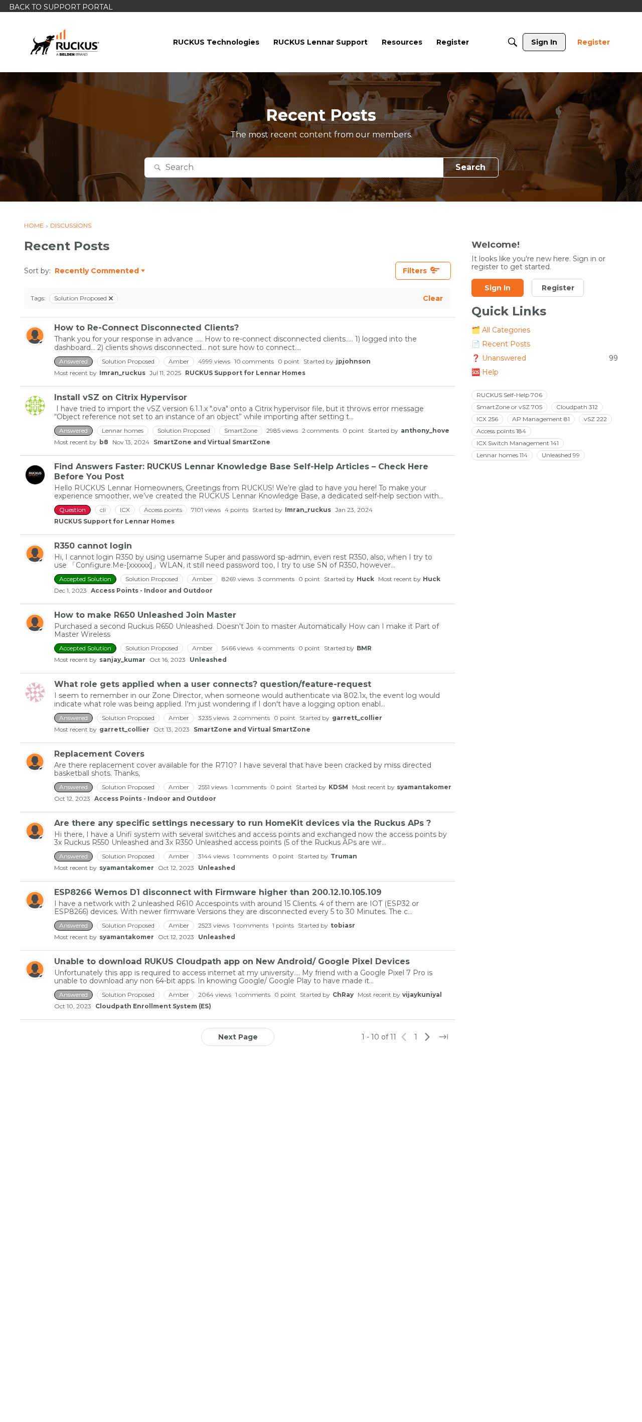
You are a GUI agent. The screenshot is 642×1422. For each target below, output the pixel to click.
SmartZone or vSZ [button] (509, 407)
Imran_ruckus (122, 373)
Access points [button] (163, 509)
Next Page (238, 1036)
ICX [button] (125, 509)
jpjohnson (353, 361)
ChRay (343, 994)
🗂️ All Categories (500, 330)
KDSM (338, 787)
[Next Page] (427, 1037)
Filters (415, 270)
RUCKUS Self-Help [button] (509, 395)
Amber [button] (179, 361)
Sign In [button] (498, 288)
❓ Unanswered (544, 358)
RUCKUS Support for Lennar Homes (245, 373)
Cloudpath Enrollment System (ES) (153, 1006)
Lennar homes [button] (122, 430)
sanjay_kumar (122, 659)
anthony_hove (425, 430)
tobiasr (343, 925)
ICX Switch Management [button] (517, 443)
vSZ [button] (595, 419)
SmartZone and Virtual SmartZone (211, 442)
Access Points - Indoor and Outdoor (152, 590)
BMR (364, 648)
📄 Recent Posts (500, 344)
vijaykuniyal (422, 994)
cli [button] (103, 509)
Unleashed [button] (561, 455)
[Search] (513, 42)
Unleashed (208, 659)
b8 (103, 442)
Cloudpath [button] (577, 407)
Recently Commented (97, 271)
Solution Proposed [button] (128, 361)
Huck (365, 579)
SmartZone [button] (240, 430)
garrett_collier (357, 718)
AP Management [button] (541, 419)
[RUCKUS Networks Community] (64, 42)
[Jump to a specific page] (443, 1037)
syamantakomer (424, 787)
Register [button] (558, 288)
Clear (433, 298)
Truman (344, 856)
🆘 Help (485, 372)
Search (470, 167)
